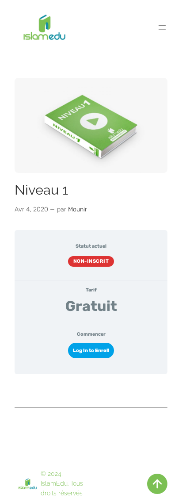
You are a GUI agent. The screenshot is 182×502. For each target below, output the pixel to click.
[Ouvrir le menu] (162, 27)
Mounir (77, 209)
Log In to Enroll (91, 350)
